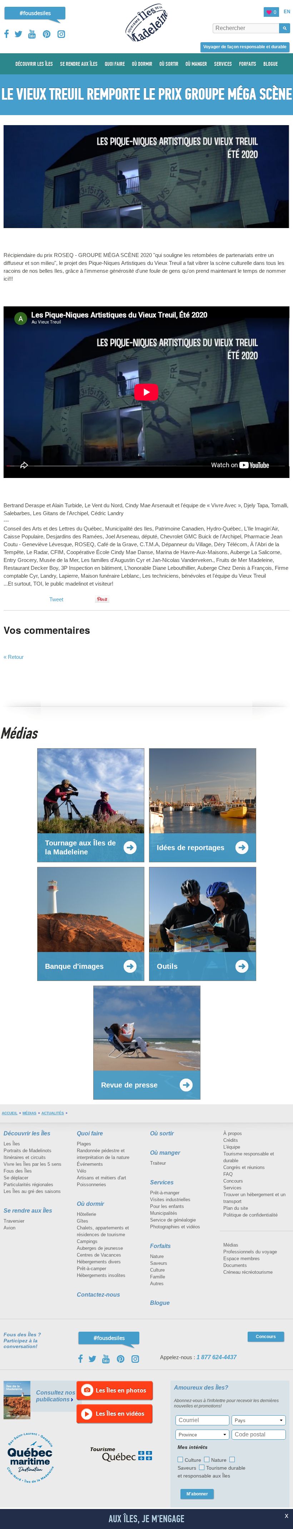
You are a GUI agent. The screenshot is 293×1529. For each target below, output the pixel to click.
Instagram (61, 34)
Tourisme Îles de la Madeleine (146, 22)
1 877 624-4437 (217, 1357)
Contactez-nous (98, 1295)
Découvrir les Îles (27, 1133)
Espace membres (241, 1258)
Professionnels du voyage (250, 1251)
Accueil (10, 1113)
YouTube (33, 34)
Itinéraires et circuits (25, 1157)
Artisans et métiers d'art (101, 1177)
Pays (240, 1420)
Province (188, 1434)
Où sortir (162, 1133)
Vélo (81, 1171)
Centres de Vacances (99, 1255)
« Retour (14, 657)
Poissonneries (91, 1184)
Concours (233, 1181)
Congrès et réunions (244, 1167)
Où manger (165, 1153)
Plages (84, 1143)
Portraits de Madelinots (27, 1150)
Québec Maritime (37, 1458)
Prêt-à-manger (164, 1192)
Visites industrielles (170, 1199)
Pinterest (47, 34)
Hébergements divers (99, 1261)
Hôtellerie (86, 1214)
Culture (157, 1270)
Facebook (7, 34)
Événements (90, 1164)
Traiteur (158, 1163)
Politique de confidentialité (250, 1215)
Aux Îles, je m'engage (146, 1519)
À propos (232, 1133)
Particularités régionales (28, 1184)
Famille (157, 1276)
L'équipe (231, 1147)
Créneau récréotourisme (248, 1272)
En (287, 11)
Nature (157, 1256)
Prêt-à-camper (91, 1268)
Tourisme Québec (121, 1454)
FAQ (228, 1174)
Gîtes (82, 1221)
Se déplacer (16, 1177)
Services (162, 1182)
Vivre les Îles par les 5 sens (32, 1164)
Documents (235, 1265)
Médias (29, 1113)
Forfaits (160, 1246)
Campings (87, 1241)
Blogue (160, 1303)
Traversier (14, 1221)
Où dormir (90, 1204)
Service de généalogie (173, 1220)
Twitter (19, 34)
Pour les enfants (167, 1206)
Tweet (56, 599)
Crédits (230, 1140)
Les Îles (12, 1143)
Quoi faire (90, 1133)
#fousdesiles (35, 12)
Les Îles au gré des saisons (32, 1191)
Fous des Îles (18, 1171)
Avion (9, 1227)
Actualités (52, 1113)
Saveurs (158, 1263)
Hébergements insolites (101, 1275)
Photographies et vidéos (175, 1226)
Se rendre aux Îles (28, 1211)
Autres (157, 1283)
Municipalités (163, 1213)
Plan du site (235, 1208)
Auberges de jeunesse (100, 1248)
